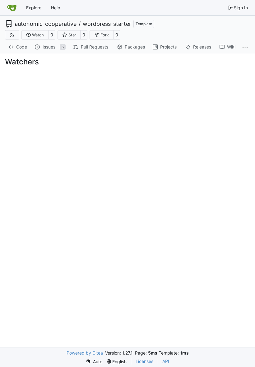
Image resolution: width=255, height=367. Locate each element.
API (165, 361)
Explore (33, 7)
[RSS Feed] (12, 34)
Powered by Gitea (85, 352)
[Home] (12, 7)
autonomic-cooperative (45, 24)
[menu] (94, 361)
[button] (35, 34)
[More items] (245, 47)
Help (55, 7)
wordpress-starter (107, 24)
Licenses (144, 361)
